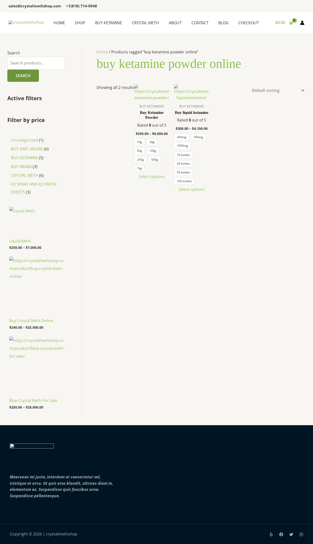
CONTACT (200, 22)
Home (102, 52)
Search (13, 53)
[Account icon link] (302, 23)
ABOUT (175, 22)
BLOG (223, 22)
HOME (59, 22)
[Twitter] (291, 534)
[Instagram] (301, 534)
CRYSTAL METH (145, 22)
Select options (152, 176)
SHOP (80, 22)
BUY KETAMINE (108, 22)
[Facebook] (281, 534)
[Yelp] (271, 534)
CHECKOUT (248, 22)
